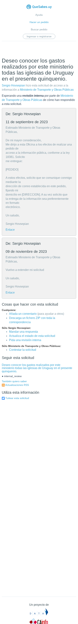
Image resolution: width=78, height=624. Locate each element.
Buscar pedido (39, 29)
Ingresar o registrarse (39, 36)
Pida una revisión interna (25, 340)
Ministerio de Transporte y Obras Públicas (47, 89)
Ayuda (39, 14)
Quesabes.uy (39, 7)
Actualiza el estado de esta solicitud (32, 335)
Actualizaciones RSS (17, 384)
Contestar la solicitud (22, 349)
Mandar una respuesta (23, 331)
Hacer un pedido (39, 22)
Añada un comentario (23, 313)
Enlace (10, 229)
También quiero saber (14, 381)
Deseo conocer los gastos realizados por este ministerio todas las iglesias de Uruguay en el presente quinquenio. (37, 368)
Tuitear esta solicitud (17, 398)
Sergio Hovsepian (13, 85)
